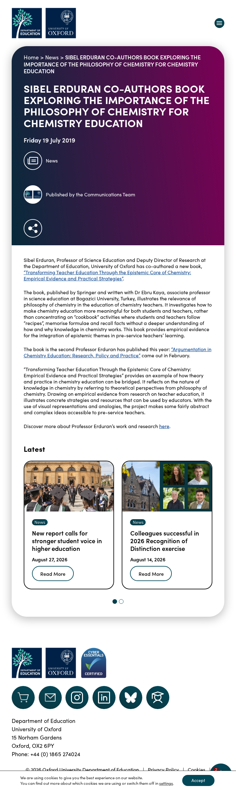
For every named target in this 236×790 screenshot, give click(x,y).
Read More (52, 573)
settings (166, 783)
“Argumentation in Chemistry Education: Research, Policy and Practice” (117, 352)
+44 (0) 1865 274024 (55, 754)
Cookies (196, 769)
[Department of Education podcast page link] (157, 697)
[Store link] (23, 697)
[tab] (114, 601)
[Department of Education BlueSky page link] (130, 697)
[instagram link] (76, 697)
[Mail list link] (50, 697)
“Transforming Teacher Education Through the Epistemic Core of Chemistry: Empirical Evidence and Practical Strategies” (107, 275)
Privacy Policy (163, 769)
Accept (198, 780)
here (164, 426)
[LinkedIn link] (104, 697)
